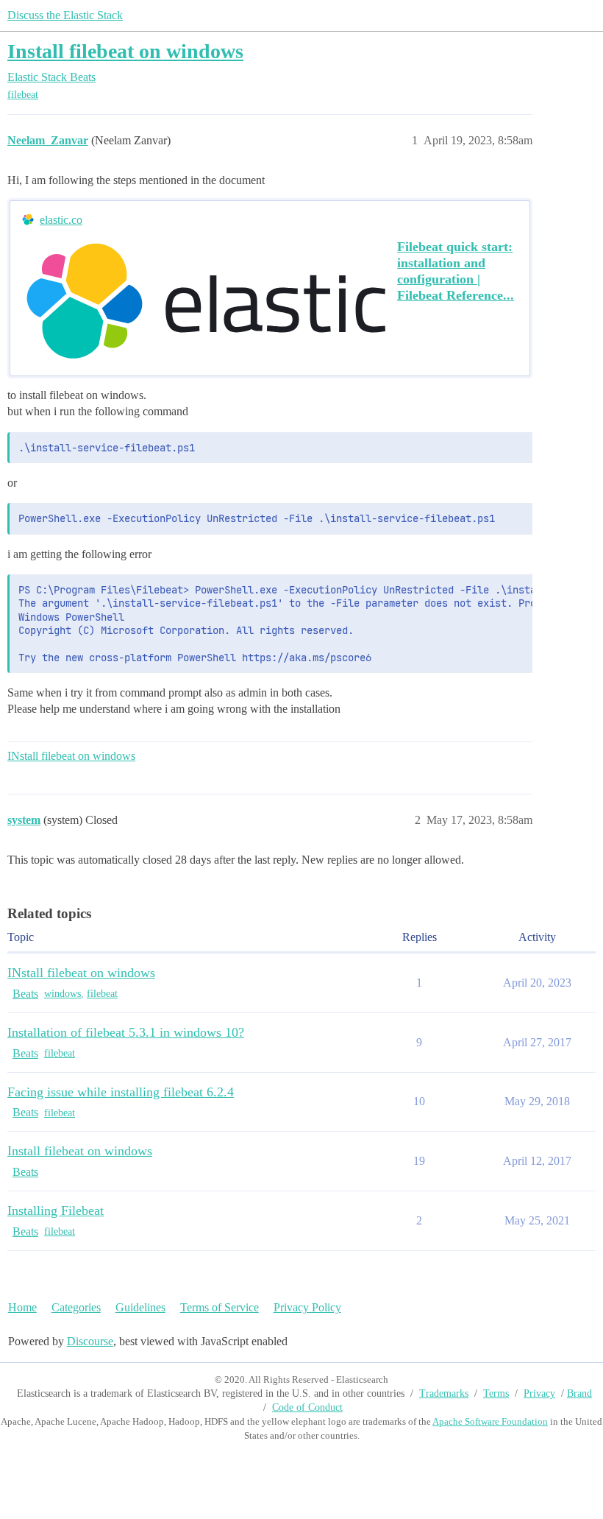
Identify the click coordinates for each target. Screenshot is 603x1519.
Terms (496, 1393)
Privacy (539, 1393)
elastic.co (61, 220)
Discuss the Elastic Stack (65, 15)
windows (62, 993)
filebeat (22, 94)
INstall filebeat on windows (71, 756)
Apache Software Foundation (490, 1421)
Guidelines (140, 1307)
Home (22, 1307)
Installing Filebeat (55, 1210)
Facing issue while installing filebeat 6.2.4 (120, 1092)
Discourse (90, 1341)
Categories (76, 1307)
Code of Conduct (307, 1407)
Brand (579, 1393)
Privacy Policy (307, 1307)
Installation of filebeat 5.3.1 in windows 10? (125, 1032)
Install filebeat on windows (125, 51)
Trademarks (443, 1393)
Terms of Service (219, 1307)
